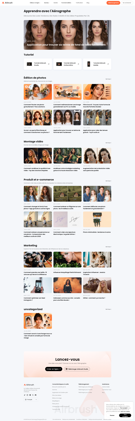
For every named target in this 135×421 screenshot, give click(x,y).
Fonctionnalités (66, 3)
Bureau (46, 3)
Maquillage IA (55, 401)
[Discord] (35, 395)
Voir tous (108, 79)
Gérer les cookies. (125, 411)
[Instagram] (27, 395)
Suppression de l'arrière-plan (60, 392)
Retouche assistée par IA (59, 387)
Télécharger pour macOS (85, 389)
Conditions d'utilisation (81, 419)
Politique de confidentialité (68, 419)
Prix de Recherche (57, 419)
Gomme (54, 389)
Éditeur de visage (57, 398)
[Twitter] (33, 395)
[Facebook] (30, 395)
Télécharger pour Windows (85, 387)
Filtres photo (55, 403)
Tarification (79, 3)
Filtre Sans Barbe (56, 395)
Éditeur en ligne (34, 3)
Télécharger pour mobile (85, 392)
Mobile (56, 3)
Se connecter (127, 3)
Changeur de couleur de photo (60, 406)
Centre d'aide (106, 387)
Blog (88, 3)
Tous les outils (56, 409)
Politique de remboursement (95, 419)
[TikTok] (25, 395)
